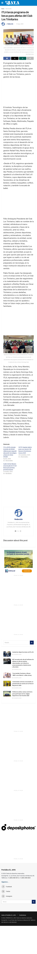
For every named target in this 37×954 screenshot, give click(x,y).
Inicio (2, 8)
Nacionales (8, 8)
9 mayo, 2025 (19, 24)
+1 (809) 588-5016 (13, 878)
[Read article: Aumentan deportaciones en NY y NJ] (7, 654)
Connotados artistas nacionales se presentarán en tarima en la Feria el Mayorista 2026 (22, 683)
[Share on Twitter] (14, 58)
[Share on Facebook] (7, 58)
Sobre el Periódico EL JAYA (8, 915)
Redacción (10, 24)
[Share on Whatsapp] (22, 58)
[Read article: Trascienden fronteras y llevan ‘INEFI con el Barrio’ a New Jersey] (7, 675)
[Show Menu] (2, 3)
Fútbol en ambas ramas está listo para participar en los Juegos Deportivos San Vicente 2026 (22, 693)
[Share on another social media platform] (30, 58)
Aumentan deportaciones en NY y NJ (23, 652)
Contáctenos (22, 915)
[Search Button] (32, 642)
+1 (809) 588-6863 (25, 878)
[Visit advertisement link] (18, 562)
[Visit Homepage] (12, 3)
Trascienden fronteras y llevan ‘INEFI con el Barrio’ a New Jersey (22, 674)
